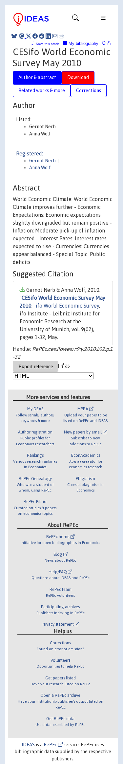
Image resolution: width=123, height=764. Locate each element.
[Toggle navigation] (75, 19)
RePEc (51, 744)
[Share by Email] (54, 36)
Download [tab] (78, 77)
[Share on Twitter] (28, 36)
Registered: (29, 153)
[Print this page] (61, 36)
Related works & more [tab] (41, 90)
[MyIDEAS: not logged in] (105, 43)
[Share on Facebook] (35, 36)
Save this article (48, 44)
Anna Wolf (40, 167)
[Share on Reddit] (41, 36)
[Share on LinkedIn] (48, 36)
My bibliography (82, 43)
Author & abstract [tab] (37, 77)
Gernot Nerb (43, 160)
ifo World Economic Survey (67, 306)
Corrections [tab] (88, 90)
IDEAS (28, 744)
